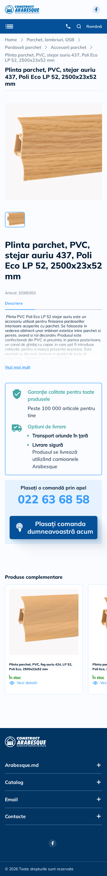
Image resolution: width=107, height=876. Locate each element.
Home (11, 39)
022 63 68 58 (53, 499)
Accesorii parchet (68, 47)
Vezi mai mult (17, 367)
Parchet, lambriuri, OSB (50, 39)
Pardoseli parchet (23, 47)
